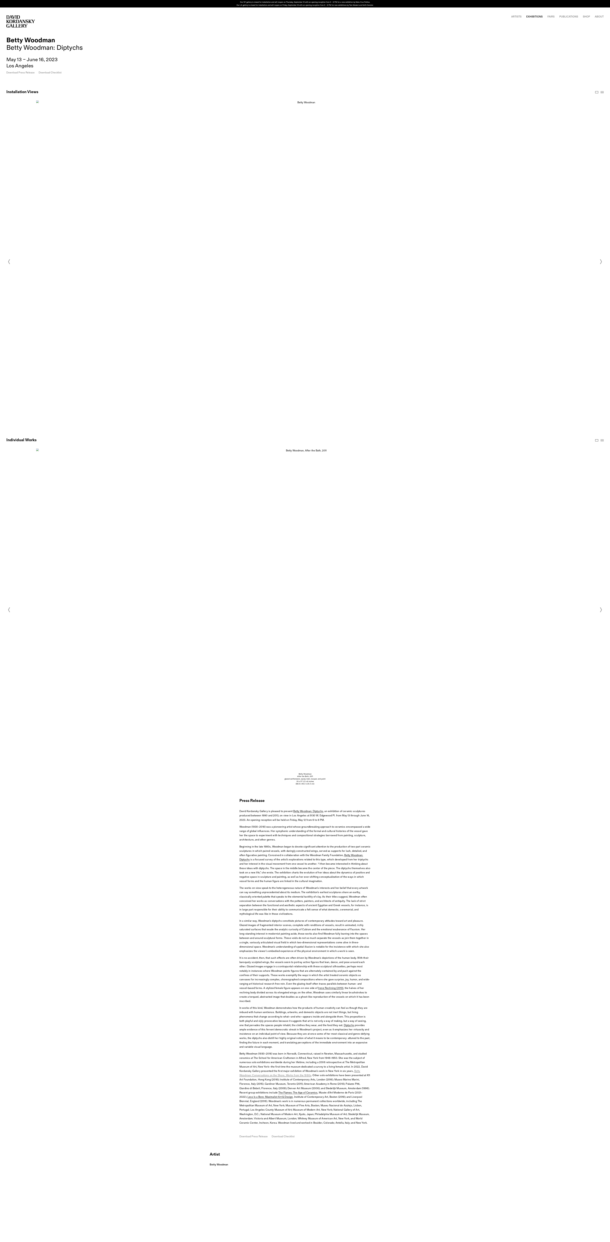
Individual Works (596, 440)
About (599, 16)
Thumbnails (602, 92)
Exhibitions (534, 16)
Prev (9, 261)
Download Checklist (50, 72)
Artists (516, 16)
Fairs (551, 16)
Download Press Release (20, 72)
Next (601, 261)
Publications (568, 16)
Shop (586, 16)
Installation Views (596, 92)
